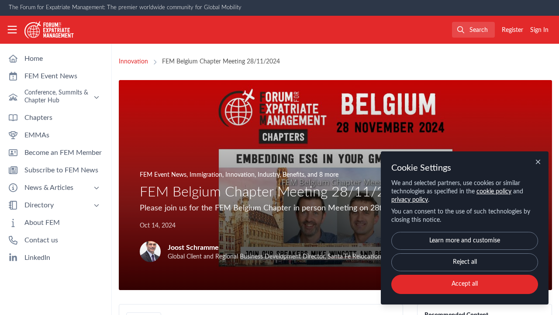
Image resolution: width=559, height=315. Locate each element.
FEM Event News (163, 175)
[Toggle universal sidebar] (12, 30)
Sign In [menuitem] (539, 30)
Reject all (465, 262)
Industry (269, 175)
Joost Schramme (193, 247)
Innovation (133, 62)
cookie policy (493, 192)
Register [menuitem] (512, 30)
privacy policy (409, 200)
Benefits (293, 175)
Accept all (465, 284)
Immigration (206, 175)
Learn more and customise (464, 241)
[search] (473, 30)
